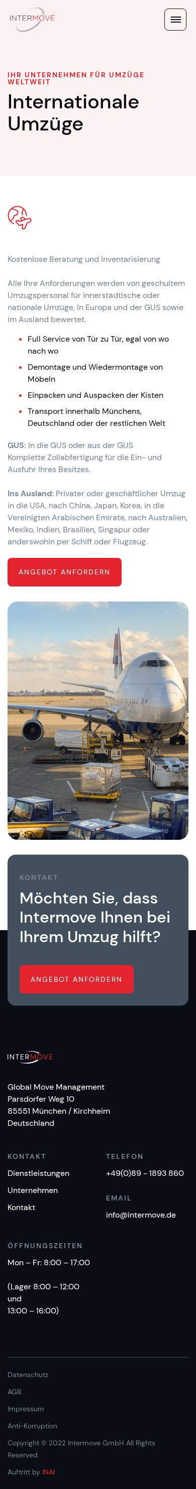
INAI (48, 1471)
